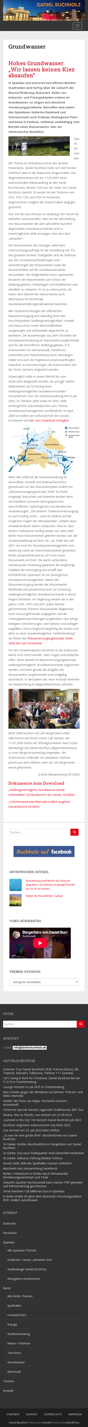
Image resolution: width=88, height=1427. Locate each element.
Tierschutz (14, 1353)
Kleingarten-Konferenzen (23, 1279)
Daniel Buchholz (18, 1422)
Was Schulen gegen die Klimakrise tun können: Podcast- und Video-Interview (43, 1094)
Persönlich (10, 1233)
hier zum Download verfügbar (49, 420)
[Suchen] (74, 832)
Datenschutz (53, 1414)
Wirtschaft (14, 1372)
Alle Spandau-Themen (21, 1250)
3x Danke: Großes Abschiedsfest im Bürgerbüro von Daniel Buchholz (42, 1146)
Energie (12, 1324)
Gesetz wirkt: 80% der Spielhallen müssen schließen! (37, 1163)
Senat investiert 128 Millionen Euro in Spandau (33, 1191)
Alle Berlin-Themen (20, 1296)
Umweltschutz (16, 1315)
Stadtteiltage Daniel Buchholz (26, 1269)
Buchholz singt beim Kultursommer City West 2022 (36, 1125)
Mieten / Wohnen (18, 1343)
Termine (8, 1381)
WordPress (72, 1422)
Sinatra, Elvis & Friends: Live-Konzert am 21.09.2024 (37, 1115)
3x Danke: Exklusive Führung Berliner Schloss (32, 1158)
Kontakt (8, 1391)
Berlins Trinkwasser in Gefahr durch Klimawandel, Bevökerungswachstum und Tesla (35, 1175)
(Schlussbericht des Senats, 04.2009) (51, 795)
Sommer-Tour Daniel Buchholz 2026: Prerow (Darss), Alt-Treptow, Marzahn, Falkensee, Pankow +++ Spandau (41, 1071)
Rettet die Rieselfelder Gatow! (44, 896)
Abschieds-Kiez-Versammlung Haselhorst (30, 1168)
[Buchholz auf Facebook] (44, 851)
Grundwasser (16, 1362)
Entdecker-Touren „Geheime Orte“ (30, 1260)
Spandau (9, 1242)
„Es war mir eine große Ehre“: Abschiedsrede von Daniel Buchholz (40, 1137)
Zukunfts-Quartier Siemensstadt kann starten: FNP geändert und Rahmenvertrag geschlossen (43, 1184)
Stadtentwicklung (18, 1334)
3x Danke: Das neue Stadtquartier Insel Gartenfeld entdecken (43, 1153)
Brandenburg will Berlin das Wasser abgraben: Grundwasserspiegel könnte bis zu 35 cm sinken (50, 884)
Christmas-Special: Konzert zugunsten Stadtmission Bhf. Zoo (43, 1110)
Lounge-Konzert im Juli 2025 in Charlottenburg (33, 1087)
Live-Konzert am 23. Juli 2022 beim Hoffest (31, 1130)
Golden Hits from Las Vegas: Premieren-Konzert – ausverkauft (36, 1102)
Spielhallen (14, 1306)
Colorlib (46, 1422)
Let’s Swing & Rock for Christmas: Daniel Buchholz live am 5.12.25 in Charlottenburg (41, 1080)
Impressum (75, 1414)
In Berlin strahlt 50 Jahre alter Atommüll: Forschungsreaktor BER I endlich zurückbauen (42, 1198)
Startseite (9, 1223)
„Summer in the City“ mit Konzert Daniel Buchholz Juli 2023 (42, 1120)
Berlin (7, 1288)
